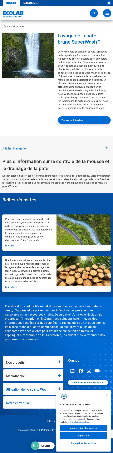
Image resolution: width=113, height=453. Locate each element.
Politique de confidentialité (55, 430)
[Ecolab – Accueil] (12, 14)
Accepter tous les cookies (83, 428)
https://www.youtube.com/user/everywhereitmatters (97, 371)
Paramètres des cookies (83, 443)
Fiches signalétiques (27, 430)
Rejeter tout (83, 435)
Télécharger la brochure (72, 120)
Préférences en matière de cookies (88, 382)
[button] (94, 13)
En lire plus (10, 246)
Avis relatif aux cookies (79, 422)
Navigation (14, 148)
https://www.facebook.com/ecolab (81, 371)
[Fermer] (107, 394)
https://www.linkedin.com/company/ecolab (72, 371)
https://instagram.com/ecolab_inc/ (89, 371)
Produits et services (14, 26)
